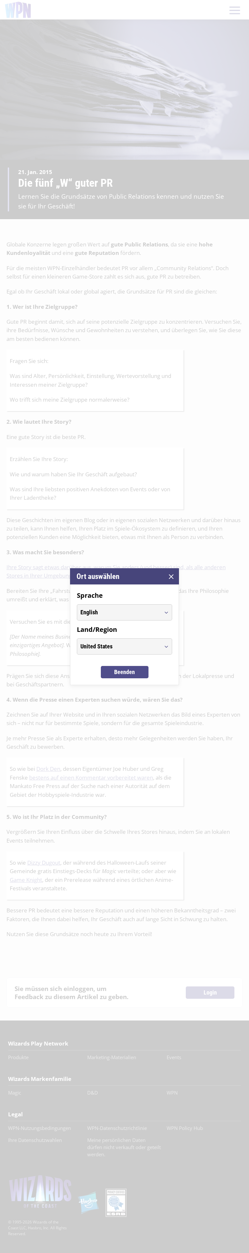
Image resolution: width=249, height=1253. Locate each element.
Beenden (124, 672)
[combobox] (118, 612)
